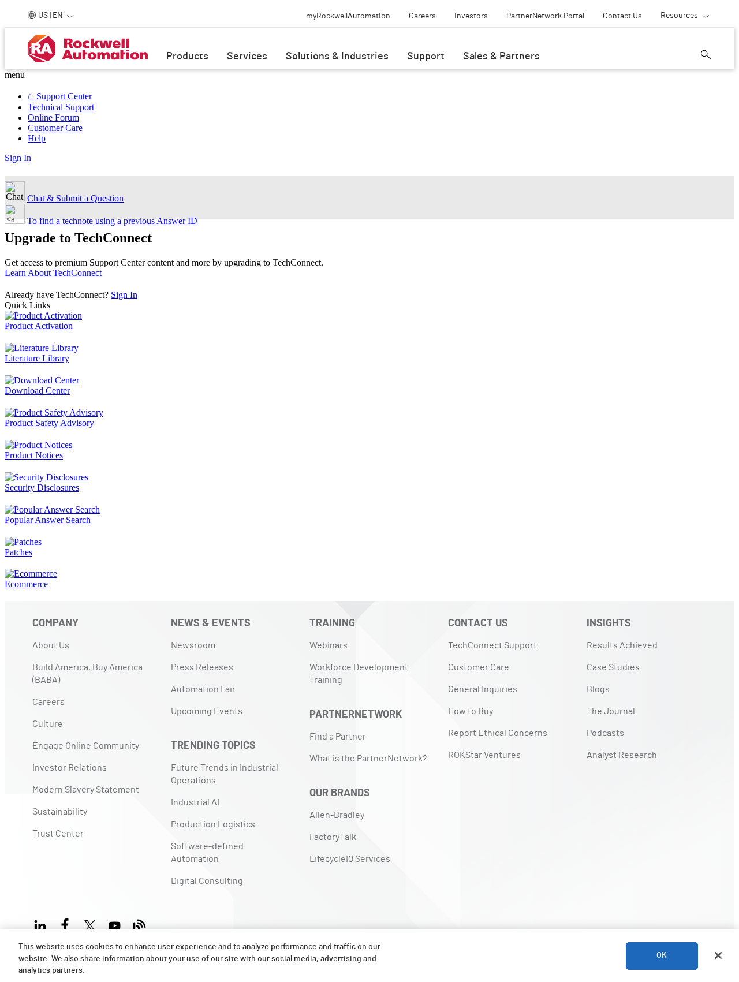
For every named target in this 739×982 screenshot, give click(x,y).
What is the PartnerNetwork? (368, 758)
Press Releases (202, 667)
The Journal (611, 711)
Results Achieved (622, 645)
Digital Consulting (207, 881)
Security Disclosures (42, 487)
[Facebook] (65, 923)
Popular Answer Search (48, 520)
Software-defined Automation (207, 853)
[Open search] (706, 54)
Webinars (328, 645)
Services (247, 56)
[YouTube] (114, 923)
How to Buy (470, 711)
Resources (679, 16)
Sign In (18, 158)
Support (426, 56)
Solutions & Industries (337, 56)
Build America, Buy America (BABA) (87, 674)
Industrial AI (195, 802)
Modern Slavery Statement (85, 789)
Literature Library (37, 358)
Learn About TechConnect (53, 273)
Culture (47, 724)
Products (187, 56)
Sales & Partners (501, 56)
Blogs (598, 689)
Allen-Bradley (336, 815)
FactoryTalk (332, 837)
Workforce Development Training (358, 674)
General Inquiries (482, 689)
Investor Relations (69, 767)
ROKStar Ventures (484, 755)
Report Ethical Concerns (497, 733)
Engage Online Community (85, 745)
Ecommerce (26, 584)
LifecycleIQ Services (349, 859)
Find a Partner (337, 736)
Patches (18, 552)
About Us (50, 645)
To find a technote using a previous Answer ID (112, 221)
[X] (89, 923)
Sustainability (59, 811)
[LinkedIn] (42, 923)
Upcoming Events (206, 711)
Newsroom (193, 645)
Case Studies (613, 667)
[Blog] (139, 923)
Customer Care (478, 667)
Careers (48, 702)
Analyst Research (622, 755)
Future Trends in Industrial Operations (224, 774)
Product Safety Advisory (49, 423)
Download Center (37, 390)
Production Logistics (213, 824)
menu (15, 75)
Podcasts (605, 733)
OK (661, 955)
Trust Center (58, 833)
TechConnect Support (492, 645)
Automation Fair (203, 689)
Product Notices (34, 455)
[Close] (718, 955)
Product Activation (39, 326)
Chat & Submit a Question (75, 198)
